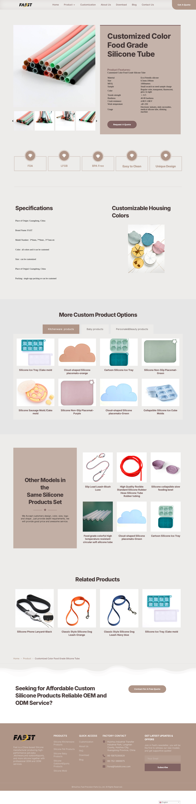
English (164, 802)
